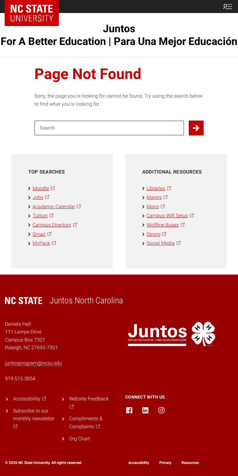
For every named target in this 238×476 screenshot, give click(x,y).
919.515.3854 (20, 378)
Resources (190, 463)
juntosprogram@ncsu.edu (33, 363)
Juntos (119, 34)
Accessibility (138, 463)
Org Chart (79, 439)
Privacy (165, 463)
